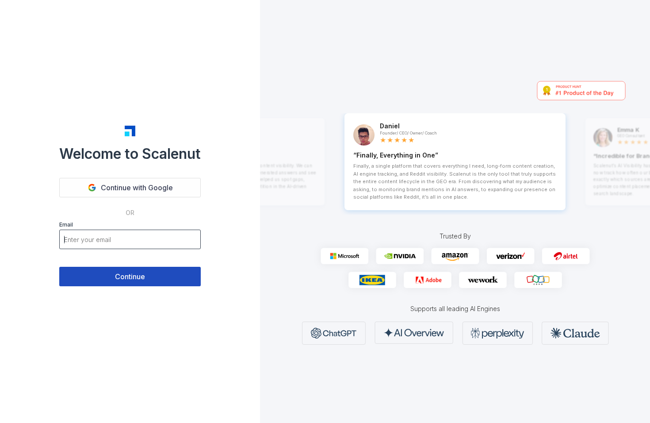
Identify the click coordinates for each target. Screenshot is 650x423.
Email (66, 224)
